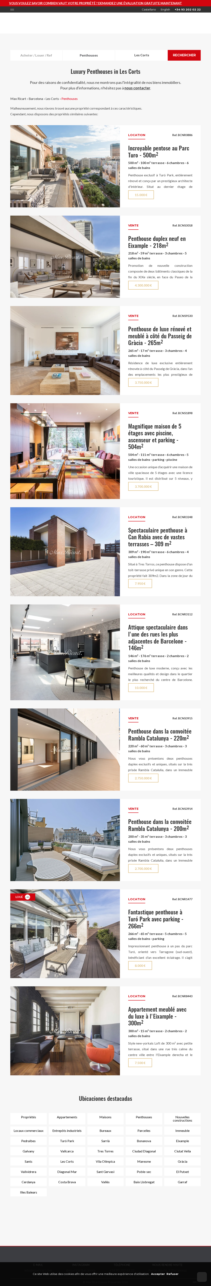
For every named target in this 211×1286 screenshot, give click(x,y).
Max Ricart (18, 99)
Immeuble (182, 1130)
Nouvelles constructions (182, 1118)
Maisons (105, 1117)
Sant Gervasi (105, 1172)
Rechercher (184, 55)
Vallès (105, 1182)
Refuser (172, 1274)
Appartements (67, 1117)
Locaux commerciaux (28, 1130)
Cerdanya (28, 1182)
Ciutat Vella (182, 1151)
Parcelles (143, 1130)
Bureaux (105, 1130)
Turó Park (67, 1141)
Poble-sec (144, 1172)
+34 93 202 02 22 (188, 9)
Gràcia (182, 1161)
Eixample (182, 1141)
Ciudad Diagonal (144, 1151)
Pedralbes (28, 1141)
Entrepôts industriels (67, 1130)
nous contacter (137, 88)
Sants (28, 1161)
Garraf (182, 1182)
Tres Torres (105, 1151)
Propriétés (28, 1117)
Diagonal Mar (67, 1172)
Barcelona (36, 99)
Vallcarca (67, 1151)
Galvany (28, 1151)
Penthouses (69, 99)
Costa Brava (67, 1182)
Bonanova (144, 1141)
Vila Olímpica (105, 1161)
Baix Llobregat (144, 1182)
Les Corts (52, 99)
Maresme (144, 1161)
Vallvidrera (28, 1172)
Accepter (158, 1274)
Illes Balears (28, 1192)
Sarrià (105, 1141)
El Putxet (182, 1172)
